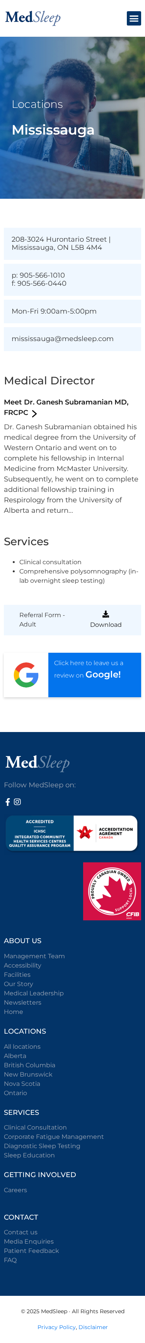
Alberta (15, 1056)
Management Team (34, 956)
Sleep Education (29, 1155)
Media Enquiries (29, 1241)
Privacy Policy (57, 1327)
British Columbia (29, 1065)
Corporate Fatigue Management (54, 1136)
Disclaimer (93, 1327)
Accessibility (22, 965)
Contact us (21, 1232)
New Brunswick (28, 1074)
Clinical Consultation (35, 1127)
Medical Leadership (34, 993)
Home (13, 1011)
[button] (134, 18)
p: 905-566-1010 (38, 275)
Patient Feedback (31, 1250)
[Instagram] (17, 802)
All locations (22, 1046)
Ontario (15, 1093)
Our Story (18, 984)
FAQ (10, 1260)
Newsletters (22, 1002)
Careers (15, 1190)
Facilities (17, 974)
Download (106, 624)
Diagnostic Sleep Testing (42, 1146)
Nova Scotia (22, 1083)
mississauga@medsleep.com (63, 338)
